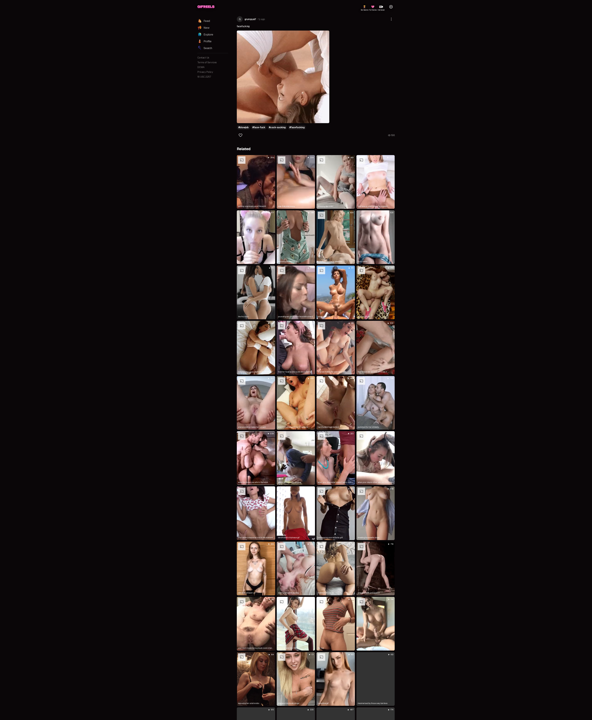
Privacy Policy (205, 72)
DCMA (201, 67)
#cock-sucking (277, 127)
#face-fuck (258, 127)
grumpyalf (250, 19)
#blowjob (243, 127)
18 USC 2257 (204, 76)
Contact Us (203, 57)
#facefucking (296, 127)
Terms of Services (207, 62)
